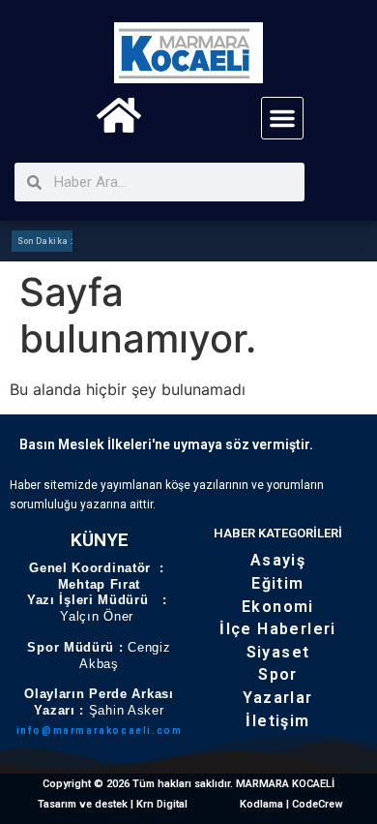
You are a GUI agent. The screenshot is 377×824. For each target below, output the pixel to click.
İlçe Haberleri (277, 629)
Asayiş (277, 560)
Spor (278, 674)
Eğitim (277, 583)
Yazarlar (277, 697)
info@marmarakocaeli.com (99, 730)
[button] (282, 118)
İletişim (277, 721)
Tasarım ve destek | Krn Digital (113, 804)
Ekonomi (278, 606)
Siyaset (278, 652)
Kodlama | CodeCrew (291, 804)
